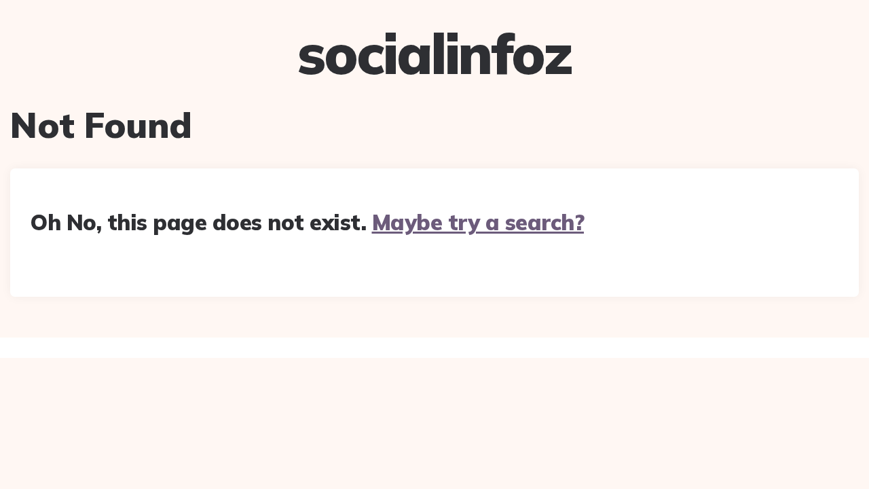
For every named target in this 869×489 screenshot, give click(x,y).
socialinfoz (434, 53)
